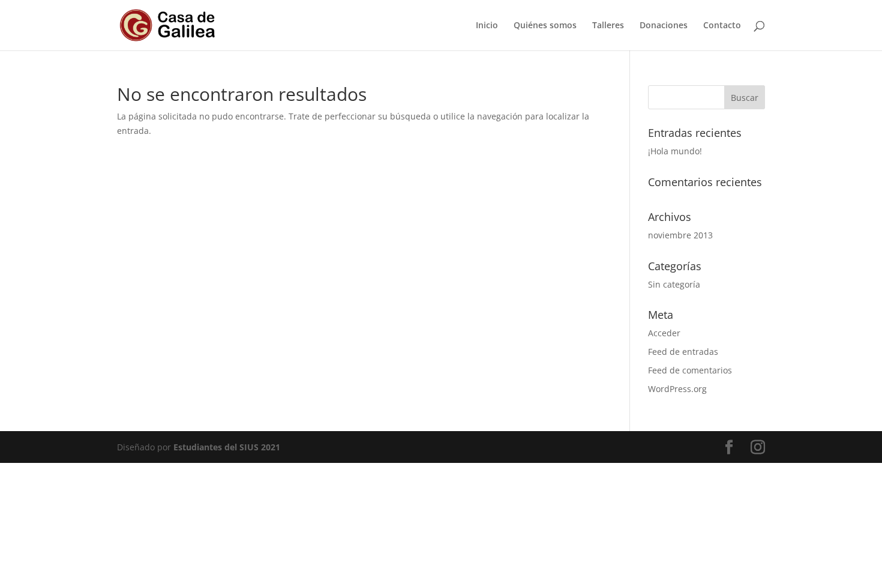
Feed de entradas (683, 351)
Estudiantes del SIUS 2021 (226, 447)
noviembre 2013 (680, 235)
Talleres (608, 26)
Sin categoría (674, 284)
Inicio (487, 26)
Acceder (664, 333)
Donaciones (664, 26)
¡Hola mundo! (675, 151)
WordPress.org (677, 388)
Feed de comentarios (690, 370)
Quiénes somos (545, 26)
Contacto (722, 26)
